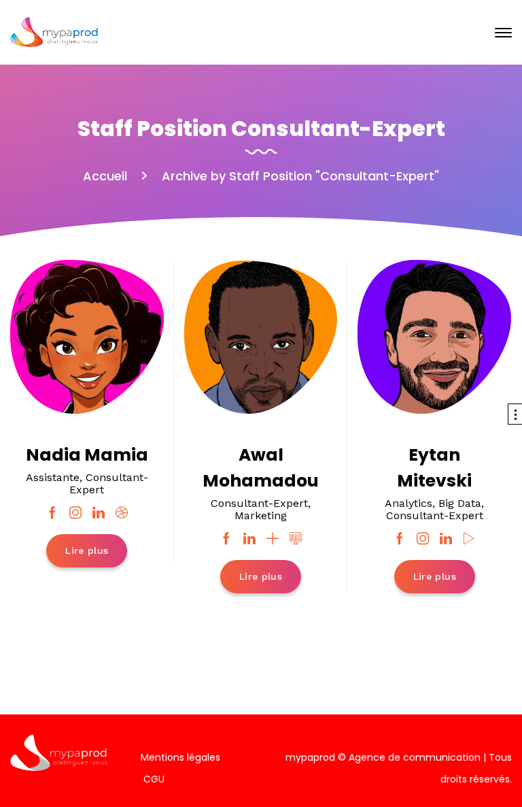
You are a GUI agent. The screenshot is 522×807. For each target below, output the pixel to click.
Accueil (105, 175)
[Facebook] (52, 513)
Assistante (53, 477)
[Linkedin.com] (98, 513)
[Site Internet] (296, 539)
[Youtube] (469, 539)
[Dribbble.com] (122, 513)
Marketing (260, 515)
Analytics (408, 503)
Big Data (459, 503)
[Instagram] (75, 513)
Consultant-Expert (108, 483)
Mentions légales (180, 757)
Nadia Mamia (87, 455)
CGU (153, 779)
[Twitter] (272, 539)
